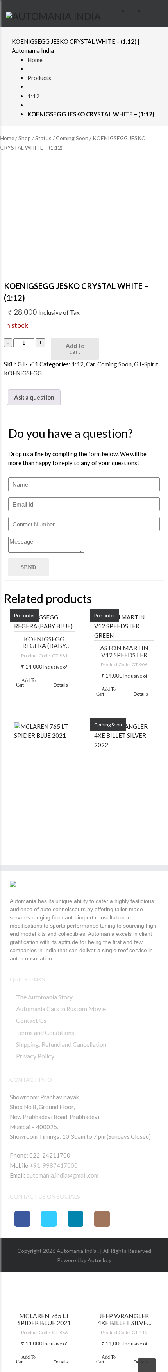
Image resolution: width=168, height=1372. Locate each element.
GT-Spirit (146, 364)
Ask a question (34, 397)
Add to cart (75, 348)
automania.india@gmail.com (61, 1175)
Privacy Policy (35, 1056)
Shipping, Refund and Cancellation (61, 1044)
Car (90, 364)
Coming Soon (72, 138)
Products (39, 77)
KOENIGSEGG (23, 372)
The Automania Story (44, 997)
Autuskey (98, 1260)
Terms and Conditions (45, 1032)
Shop (24, 138)
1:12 (33, 96)
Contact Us (31, 1020)
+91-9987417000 (54, 1165)
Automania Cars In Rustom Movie (61, 1008)
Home (35, 59)
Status (43, 138)
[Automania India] (53, 15)
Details (61, 685)
